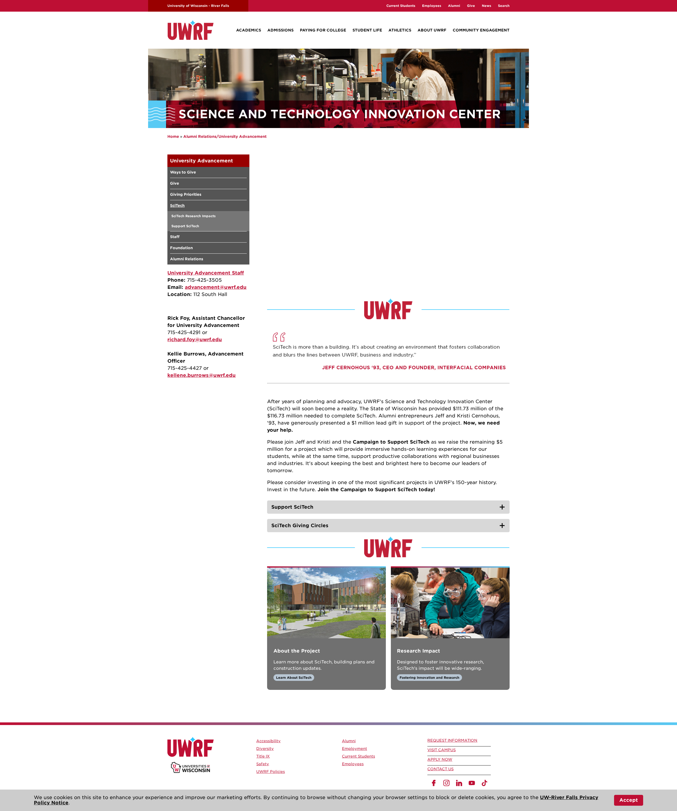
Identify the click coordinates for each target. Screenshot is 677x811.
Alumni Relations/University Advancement (225, 136)
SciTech (177, 205)
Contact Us (440, 769)
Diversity (265, 748)
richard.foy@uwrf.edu (194, 339)
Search (504, 6)
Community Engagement (481, 30)
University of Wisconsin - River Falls (198, 6)
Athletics (399, 30)
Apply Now (439, 759)
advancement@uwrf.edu (215, 287)
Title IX (263, 756)
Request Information (452, 740)
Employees (431, 6)
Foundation (181, 248)
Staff (175, 237)
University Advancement (201, 160)
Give (471, 6)
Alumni (454, 6)
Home (173, 136)
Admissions (280, 30)
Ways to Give (183, 172)
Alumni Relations (186, 259)
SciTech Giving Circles (299, 525)
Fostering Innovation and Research (429, 678)
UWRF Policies (270, 771)
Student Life (367, 30)
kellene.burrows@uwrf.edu (201, 375)
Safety (262, 764)
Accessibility (268, 741)
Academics (248, 30)
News (486, 6)
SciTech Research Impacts (193, 216)
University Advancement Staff (205, 273)
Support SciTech (185, 226)
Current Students (400, 6)
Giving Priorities (185, 194)
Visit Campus (441, 750)
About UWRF (432, 30)
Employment (354, 748)
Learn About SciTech (294, 678)
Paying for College (323, 30)
